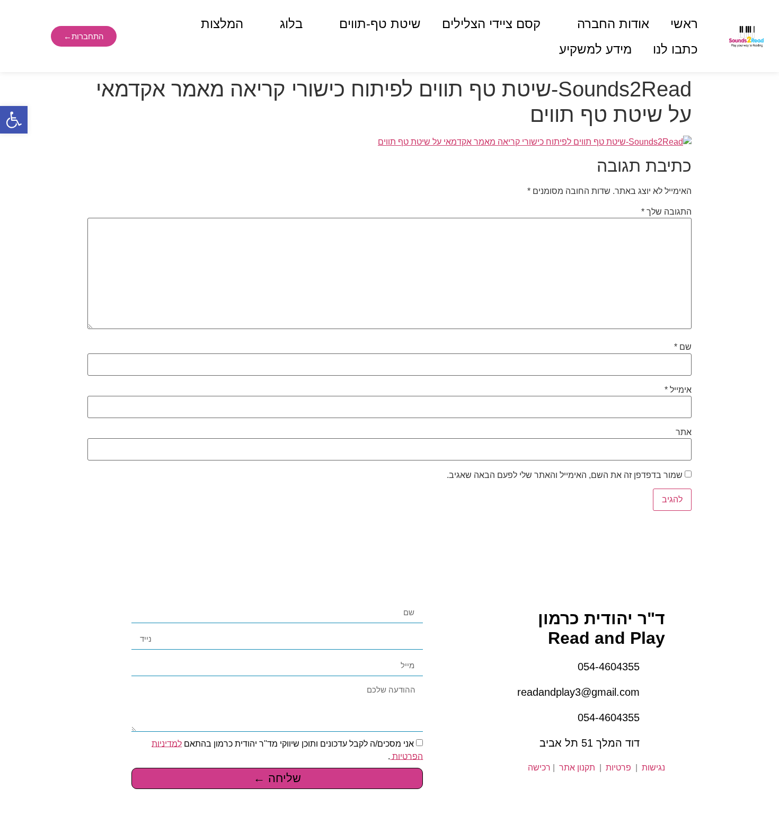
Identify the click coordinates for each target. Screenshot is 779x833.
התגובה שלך (666, 212)
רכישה (539, 767)
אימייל (678, 390)
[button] (14, 120)
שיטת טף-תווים (380, 23)
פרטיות (617, 767)
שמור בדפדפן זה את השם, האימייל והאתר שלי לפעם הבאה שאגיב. (565, 475)
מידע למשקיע (595, 49)
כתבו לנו (675, 49)
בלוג (291, 23)
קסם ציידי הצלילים (491, 23)
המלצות (222, 23)
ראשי (684, 23)
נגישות (653, 767)
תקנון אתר (577, 767)
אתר (684, 432)
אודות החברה (613, 23)
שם (683, 347)
